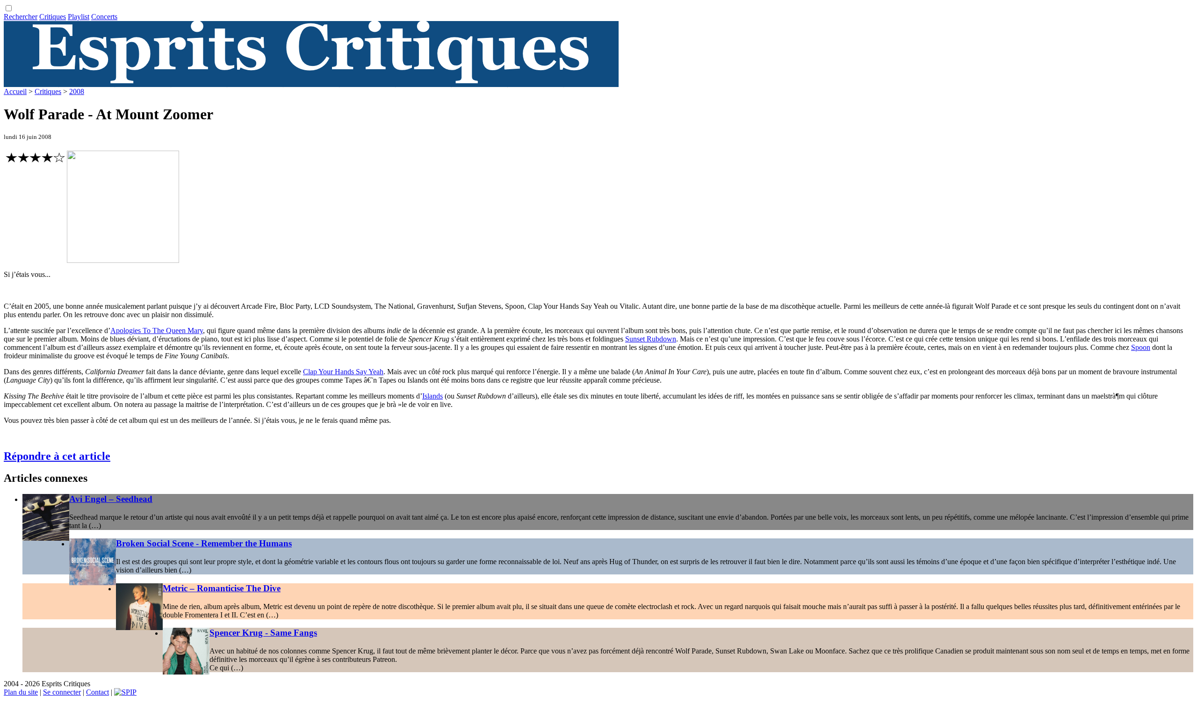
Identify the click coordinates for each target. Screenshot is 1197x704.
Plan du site (21, 692)
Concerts (104, 17)
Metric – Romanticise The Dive (222, 588)
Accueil (15, 91)
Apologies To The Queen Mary (156, 330)
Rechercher (20, 17)
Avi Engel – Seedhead (110, 499)
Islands (432, 396)
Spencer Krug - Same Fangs (263, 633)
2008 (76, 91)
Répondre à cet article (57, 456)
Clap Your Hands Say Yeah (343, 372)
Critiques (52, 17)
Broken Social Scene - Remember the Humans (204, 543)
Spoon (1140, 347)
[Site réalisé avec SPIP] (125, 692)
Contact (97, 692)
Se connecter (62, 692)
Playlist (78, 17)
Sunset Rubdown (650, 339)
